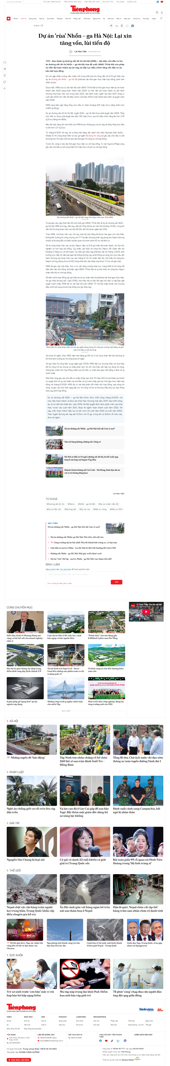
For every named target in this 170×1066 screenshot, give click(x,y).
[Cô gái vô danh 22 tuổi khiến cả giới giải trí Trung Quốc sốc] (85, 842)
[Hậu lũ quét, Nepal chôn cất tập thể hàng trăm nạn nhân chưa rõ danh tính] (138, 889)
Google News (132, 25)
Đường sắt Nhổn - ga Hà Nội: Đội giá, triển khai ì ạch (76, 553)
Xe (104, 19)
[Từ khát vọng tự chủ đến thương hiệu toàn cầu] (106, 655)
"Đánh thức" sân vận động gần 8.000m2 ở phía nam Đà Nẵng (102, 636)
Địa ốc (41, 19)
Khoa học (136, 19)
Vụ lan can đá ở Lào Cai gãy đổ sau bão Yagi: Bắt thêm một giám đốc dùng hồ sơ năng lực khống (84, 812)
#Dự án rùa (84, 509)
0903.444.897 (76, 1038)
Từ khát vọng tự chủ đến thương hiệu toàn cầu (106, 669)
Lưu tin (4, 75)
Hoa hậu (146, 19)
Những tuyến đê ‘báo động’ (27, 757)
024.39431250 (14, 1043)
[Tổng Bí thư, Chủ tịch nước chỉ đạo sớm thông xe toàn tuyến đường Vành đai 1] (138, 740)
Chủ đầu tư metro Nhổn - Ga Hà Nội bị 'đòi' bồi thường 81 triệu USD (83, 548)
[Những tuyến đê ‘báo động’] (32, 740)
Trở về (4, 88)
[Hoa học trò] (160, 1010)
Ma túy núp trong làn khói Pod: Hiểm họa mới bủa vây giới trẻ (84, 993)
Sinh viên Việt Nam (91, 2)
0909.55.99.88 (46, 1038)
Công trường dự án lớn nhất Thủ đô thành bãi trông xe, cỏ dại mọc (85, 542)
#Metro (71, 504)
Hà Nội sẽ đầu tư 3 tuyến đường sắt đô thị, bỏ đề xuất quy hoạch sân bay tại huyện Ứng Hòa (91, 458)
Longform (81, 1017)
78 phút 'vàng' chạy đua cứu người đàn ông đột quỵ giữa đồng (137, 993)
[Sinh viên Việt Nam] (146, 1010)
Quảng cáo (131, 2)
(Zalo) (54, 1038)
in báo (122, 25)
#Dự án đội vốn (54, 509)
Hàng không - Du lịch (136, 1025)
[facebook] (157, 2)
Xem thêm (161, 18)
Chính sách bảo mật (143, 1035)
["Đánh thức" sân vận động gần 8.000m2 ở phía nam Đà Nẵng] (106, 622)
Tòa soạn (120, 2)
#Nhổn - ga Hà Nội (86, 504)
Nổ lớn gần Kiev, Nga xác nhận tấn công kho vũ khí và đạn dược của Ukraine (25, 946)
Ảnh (43, 1017)
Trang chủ (8, 18)
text (116, 25)
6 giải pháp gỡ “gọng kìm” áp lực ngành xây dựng (22, 703)
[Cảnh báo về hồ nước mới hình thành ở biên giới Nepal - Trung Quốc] (105, 930)
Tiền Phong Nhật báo (73, 2)
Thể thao (86, 19)
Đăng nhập (50, 569)
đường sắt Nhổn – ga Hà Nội (64, 79)
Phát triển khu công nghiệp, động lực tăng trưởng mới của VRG (106, 703)
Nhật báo (28, 1017)
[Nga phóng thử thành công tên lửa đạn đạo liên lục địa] (65, 930)
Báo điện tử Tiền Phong (85, 10)
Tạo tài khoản (65, 569)
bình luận (127, 25)
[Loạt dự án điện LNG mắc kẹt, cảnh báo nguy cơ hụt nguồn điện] (65, 622)
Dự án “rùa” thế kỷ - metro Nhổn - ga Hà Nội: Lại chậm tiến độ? (81, 559)
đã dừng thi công (93, 135)
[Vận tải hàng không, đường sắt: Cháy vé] (54, 444)
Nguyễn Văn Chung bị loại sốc (26, 859)
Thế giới (60, 19)
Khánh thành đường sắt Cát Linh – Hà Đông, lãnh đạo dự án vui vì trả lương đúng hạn (92, 471)
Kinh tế (23, 19)
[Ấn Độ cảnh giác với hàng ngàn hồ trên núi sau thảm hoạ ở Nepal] (85, 889)
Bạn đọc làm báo (20, 1060)
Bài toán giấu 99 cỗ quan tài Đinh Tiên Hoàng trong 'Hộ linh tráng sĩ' (137, 861)
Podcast (63, 1017)
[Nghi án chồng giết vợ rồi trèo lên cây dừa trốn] (32, 791)
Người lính (96, 19)
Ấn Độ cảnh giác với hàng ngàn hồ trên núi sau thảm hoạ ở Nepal (85, 908)
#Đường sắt (70, 509)
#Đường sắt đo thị (55, 504)
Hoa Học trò (107, 2)
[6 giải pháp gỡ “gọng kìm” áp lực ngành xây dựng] (25, 688)
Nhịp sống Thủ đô (13, 1029)
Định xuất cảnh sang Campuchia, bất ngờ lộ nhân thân (136, 810)
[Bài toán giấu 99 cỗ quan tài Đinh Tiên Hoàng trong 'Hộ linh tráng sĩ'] (138, 842)
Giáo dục (127, 19)
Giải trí (118, 19)
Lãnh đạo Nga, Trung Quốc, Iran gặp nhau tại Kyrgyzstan (144, 944)
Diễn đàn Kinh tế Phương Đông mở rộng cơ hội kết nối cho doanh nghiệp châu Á (25, 638)
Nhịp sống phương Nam (32, 1029)
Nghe (4, 62)
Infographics (99, 1017)
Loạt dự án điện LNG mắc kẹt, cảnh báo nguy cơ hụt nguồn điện (64, 636)
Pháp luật (77, 19)
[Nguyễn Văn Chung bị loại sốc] (32, 842)
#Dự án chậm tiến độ (108, 504)
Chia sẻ (4, 69)
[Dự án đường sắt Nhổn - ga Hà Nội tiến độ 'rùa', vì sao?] (54, 431)
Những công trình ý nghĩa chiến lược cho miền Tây (65, 703)
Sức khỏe (50, 19)
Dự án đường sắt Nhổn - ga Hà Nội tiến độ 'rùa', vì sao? (89, 428)
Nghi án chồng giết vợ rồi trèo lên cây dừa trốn (31, 810)
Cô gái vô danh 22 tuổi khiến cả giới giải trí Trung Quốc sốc (83, 861)
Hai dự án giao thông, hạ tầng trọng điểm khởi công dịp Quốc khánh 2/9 (24, 669)
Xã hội (16, 19)
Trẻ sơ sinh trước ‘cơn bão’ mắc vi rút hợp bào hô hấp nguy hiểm (30, 993)
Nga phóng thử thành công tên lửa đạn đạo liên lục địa (63, 944)
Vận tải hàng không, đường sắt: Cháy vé (82, 441)
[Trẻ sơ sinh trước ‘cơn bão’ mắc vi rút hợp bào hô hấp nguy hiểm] (32, 974)
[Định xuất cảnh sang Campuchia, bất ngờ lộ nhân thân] (138, 791)
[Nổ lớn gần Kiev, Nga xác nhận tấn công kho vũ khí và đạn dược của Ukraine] (25, 930)
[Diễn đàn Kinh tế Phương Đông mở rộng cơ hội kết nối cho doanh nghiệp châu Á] (25, 622)
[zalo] (119, 1041)
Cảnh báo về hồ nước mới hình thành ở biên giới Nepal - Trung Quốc (104, 944)
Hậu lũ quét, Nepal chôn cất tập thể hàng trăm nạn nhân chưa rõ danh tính (138, 908)
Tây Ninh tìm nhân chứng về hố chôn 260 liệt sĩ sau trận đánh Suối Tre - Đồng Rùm (83, 761)
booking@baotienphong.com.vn (51, 1041)
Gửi (116, 582)
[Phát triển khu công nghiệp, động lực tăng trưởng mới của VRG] (106, 688)
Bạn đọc (114, 1025)
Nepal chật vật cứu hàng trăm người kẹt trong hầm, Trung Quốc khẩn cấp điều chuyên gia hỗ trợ (30, 910)
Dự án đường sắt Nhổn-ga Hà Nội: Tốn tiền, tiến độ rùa (77, 537)
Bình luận (4, 82)
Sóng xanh (33, 19)
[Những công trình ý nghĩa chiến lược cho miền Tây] (65, 688)
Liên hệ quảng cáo (46, 1035)
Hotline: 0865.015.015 (52, 2)
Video (154, 19)
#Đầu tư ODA (116, 509)
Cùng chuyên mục (20, 607)
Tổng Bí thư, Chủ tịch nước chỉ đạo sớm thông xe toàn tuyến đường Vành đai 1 (138, 759)
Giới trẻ (68, 19)
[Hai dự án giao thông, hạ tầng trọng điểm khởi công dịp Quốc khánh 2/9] (25, 655)
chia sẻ (111, 25)
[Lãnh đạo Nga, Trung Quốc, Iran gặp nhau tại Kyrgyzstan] (145, 930)
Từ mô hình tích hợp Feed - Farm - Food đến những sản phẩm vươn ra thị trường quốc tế (65, 671)
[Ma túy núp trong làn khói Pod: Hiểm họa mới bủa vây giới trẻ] (85, 974)
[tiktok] (113, 1040)
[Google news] (126, 1041)
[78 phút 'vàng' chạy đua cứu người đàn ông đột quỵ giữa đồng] (138, 974)
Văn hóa (111, 19)
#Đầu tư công (99, 509)
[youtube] (162, 2)
